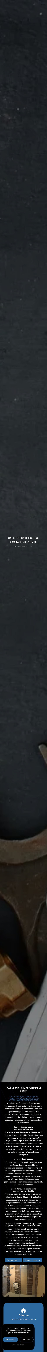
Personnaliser (18, 1345)
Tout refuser (27, 1339)
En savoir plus (12, 1260)
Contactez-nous (31, 1260)
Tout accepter (10, 1339)
